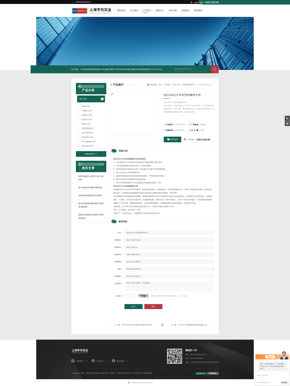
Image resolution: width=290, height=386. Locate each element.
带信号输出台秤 (88, 146)
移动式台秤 (86, 106)
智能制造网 (147, 373)
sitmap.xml (201, 373)
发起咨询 (284, 382)
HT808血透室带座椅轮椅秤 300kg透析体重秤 (97, 69)
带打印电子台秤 (88, 137)
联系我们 (121, 361)
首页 (160, 85)
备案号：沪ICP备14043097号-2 (121, 373)
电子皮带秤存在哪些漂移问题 (90, 188)
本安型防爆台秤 (88, 128)
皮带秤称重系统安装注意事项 (90, 195)
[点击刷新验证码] (143, 296)
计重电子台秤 (87, 111)
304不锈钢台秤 (87, 133)
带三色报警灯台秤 (88, 142)
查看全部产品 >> (91, 154)
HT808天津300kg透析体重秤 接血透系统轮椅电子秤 (134, 69)
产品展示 (167, 85)
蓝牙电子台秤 (87, 119)
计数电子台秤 (87, 115)
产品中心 (100, 361)
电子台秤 (83, 99)
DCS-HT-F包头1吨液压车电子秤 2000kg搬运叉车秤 (142, 325)
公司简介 (80, 361)
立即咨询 (174, 139)
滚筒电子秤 (86, 124)
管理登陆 (213, 373)
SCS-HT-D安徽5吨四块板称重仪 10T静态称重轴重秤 (199, 325)
